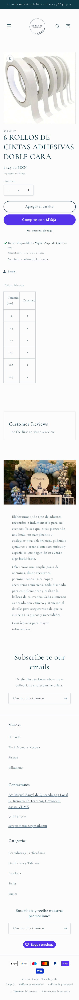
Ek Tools (14, 737)
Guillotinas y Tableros (23, 863)
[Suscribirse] (65, 698)
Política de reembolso (31, 984)
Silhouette (15, 768)
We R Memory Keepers (24, 747)
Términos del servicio (25, 991)
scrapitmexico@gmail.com (27, 826)
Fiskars (13, 757)
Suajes (12, 894)
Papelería (14, 873)
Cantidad (9, 181)
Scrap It (36, 979)
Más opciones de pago (39, 230)
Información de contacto (56, 991)
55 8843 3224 (17, 816)
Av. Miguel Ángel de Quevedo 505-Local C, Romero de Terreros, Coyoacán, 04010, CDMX (38, 801)
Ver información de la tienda (28, 259)
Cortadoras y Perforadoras (26, 853)
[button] (9, 26)
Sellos (12, 883)
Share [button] (12, 271)
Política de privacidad (60, 984)
